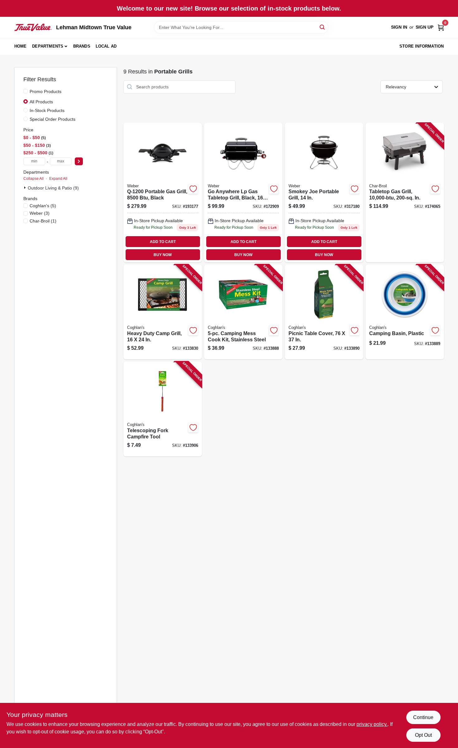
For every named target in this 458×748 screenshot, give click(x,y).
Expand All (58, 178)
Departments (47, 46)
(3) (40, 213)
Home (20, 46)
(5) (43, 205)
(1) (43, 220)
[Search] (322, 27)
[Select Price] (79, 161)
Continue (423, 717)
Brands (81, 46)
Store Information (421, 46)
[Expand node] (25, 187)
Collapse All (33, 178)
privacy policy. (372, 724)
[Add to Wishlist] (193, 189)
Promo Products (45, 91)
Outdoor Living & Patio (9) (53, 187)
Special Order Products (52, 119)
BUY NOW (163, 255)
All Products (41, 101)
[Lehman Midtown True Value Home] (33, 27)
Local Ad (106, 46)
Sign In (399, 27)
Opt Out (423, 735)
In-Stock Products (47, 110)
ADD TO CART (163, 242)
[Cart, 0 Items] (441, 27)
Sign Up (424, 27)
